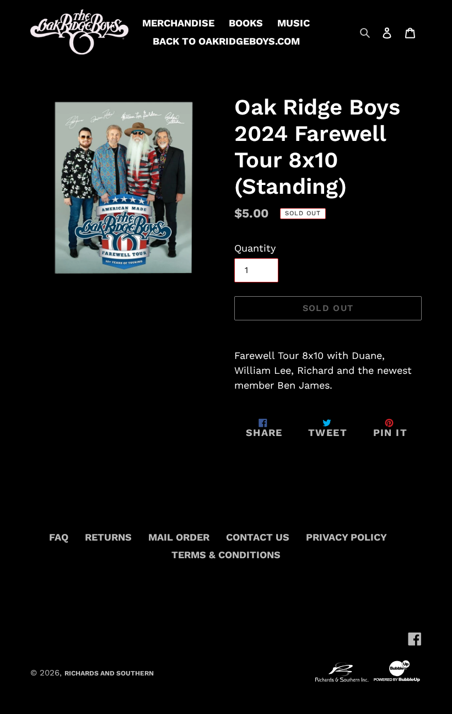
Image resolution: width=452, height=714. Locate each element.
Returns (108, 537)
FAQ (58, 537)
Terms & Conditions (226, 554)
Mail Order (178, 537)
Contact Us (257, 537)
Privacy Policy (346, 537)
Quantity (255, 248)
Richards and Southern (109, 673)
